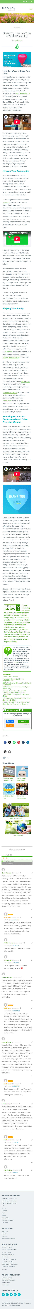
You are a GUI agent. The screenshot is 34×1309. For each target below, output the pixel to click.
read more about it (23, 94)
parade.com (25, 381)
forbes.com (7, 401)
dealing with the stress (11, 357)
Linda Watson (15, 920)
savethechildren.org (10, 392)
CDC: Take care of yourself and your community (16, 688)
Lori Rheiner (15, 1142)
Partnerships (5, 1223)
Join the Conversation (7, 1220)
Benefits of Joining (7, 1278)
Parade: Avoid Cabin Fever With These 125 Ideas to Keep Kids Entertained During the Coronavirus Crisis (16, 693)
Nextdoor (6, 202)
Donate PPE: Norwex (10, 677)
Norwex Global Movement (9, 1201)
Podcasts (4, 1234)
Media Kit (4, 1269)
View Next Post (18, 835)
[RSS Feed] (3, 1294)
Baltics (3, 1206)
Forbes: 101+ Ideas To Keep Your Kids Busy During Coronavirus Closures (16, 703)
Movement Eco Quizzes (8, 1254)
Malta (3, 1213)
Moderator (14, 1173)
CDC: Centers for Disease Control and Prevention (17, 684)
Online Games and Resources (9, 1264)
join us (16, 662)
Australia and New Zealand (9, 1203)
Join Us (25, 2)
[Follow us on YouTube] (19, 1294)
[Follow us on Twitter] (11, 1294)
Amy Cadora (18, 40)
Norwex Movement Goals (8, 1280)
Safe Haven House (7, 1247)
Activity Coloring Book (8, 1262)
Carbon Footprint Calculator (9, 1250)
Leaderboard (5, 1285)
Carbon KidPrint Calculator (9, 1259)
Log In (30, 2)
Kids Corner (5, 1257)
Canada (4, 1208)
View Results (26, 724)
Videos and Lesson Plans (8, 1266)
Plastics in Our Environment (9, 1198)
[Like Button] (4, 757)
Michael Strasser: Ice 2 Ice (8, 1238)
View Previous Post (16, 818)
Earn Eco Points (6, 1282)
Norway (4, 1215)
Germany (4, 1210)
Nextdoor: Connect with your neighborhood (13, 680)
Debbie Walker (16, 1010)
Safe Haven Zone (6, 1252)
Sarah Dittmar (15, 1086)
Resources (4, 1236)
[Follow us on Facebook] (7, 1294)
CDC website (7, 352)
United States (5, 1218)
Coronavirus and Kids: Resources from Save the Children (17, 699)
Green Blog (5, 1231)
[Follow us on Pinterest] (15, 1294)
